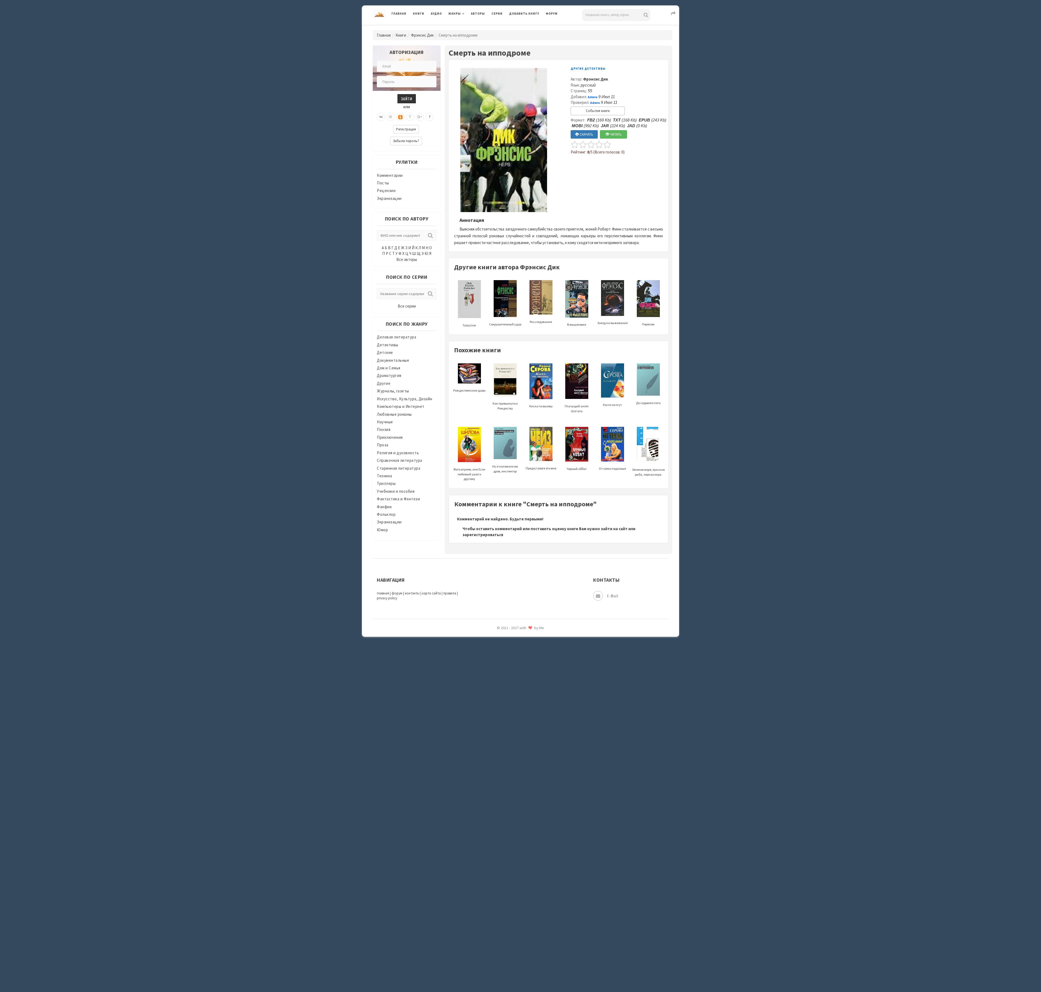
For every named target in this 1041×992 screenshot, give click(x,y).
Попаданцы (520, 707)
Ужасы (516, 876)
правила (449, 593)
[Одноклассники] (400, 117)
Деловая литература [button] (467, 28)
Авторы (478, 13)
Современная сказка (529, 816)
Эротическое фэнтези (530, 961)
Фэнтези (518, 901)
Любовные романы (394, 414)
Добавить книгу (524, 13)
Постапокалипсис (527, 731)
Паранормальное (525, 695)
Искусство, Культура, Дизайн (404, 398)
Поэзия (383, 429)
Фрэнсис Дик (422, 35)
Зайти (406, 98)
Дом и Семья (388, 367)
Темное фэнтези (525, 852)
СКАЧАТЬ (586, 134)
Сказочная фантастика (531, 780)
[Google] (420, 117)
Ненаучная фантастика (531, 682)
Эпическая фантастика (531, 925)
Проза (382, 444)
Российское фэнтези (529, 767)
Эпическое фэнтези (528, 937)
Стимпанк (519, 840)
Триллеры (386, 483)
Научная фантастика (529, 670)
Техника (384, 475)
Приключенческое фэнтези (535, 743)
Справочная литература (399, 460)
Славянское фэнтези (529, 791)
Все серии (407, 306)
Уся (513, 889)
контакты (412, 593)
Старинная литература (398, 468)
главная (383, 593)
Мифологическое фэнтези (534, 646)
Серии (497, 13)
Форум (552, 13)
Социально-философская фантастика (545, 828)
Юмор (382, 529)
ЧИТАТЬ (615, 134)
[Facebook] (430, 117)
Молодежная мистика (530, 658)
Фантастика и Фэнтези (398, 498)
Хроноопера (521, 913)
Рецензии (386, 190)
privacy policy (387, 598)
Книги (418, 13)
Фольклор (386, 514)
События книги (598, 110)
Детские (385, 352)
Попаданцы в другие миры (534, 719)
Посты (383, 182)
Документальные (393, 360)
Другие (383, 383)
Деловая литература (528, 28)
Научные (385, 421)
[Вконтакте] (381, 117)
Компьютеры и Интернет (401, 406)
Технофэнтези (523, 864)
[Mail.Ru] (391, 117)
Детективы (387, 344)
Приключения (390, 437)
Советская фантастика (531, 804)
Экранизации (389, 198)
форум (396, 593)
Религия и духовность (398, 452)
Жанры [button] (454, 13)
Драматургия (389, 375)
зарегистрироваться (482, 534)
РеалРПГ (517, 755)
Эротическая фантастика (534, 949)
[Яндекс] (410, 117)
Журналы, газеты (393, 390)
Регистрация (406, 129)
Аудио (436, 13)
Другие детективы (588, 69)
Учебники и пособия (396, 491)
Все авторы (406, 259)
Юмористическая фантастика (538, 973)
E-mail (612, 596)
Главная (398, 13)
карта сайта (431, 593)
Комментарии (390, 175)
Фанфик (384, 506)
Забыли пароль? (406, 141)
